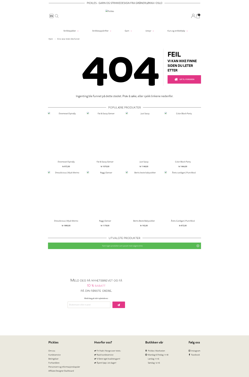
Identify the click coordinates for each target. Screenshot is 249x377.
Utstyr (148, 30)
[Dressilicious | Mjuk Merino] (66, 194)
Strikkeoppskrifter (100, 30)
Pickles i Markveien (156, 350)
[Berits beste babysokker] (144, 194)
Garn (127, 30)
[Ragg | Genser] (105, 194)
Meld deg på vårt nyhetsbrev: (96, 298)
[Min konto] (193, 16)
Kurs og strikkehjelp (176, 30)
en (51, 16)
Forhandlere (53, 362)
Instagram (195, 350)
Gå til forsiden (186, 79)
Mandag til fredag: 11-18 (158, 354)
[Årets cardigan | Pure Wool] (183, 194)
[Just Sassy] (144, 135)
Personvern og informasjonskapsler (64, 366)
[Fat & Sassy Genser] (105, 135)
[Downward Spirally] (66, 135)
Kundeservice (54, 354)
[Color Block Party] (183, 135)
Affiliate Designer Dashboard (61, 370)
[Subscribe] (118, 305)
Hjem (51, 38)
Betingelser (53, 358)
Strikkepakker (69, 30)
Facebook (195, 354)
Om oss (51, 350)
